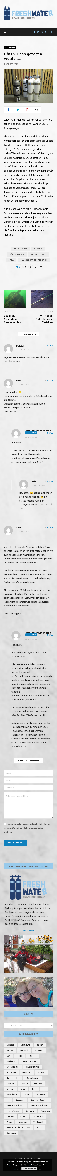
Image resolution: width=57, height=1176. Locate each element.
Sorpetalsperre (13, 1111)
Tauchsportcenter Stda (33, 260)
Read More (28, 930)
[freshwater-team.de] (28, 13)
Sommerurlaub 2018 (39, 1105)
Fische (19, 1056)
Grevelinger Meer (29, 1061)
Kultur (23, 1089)
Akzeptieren (29, 1168)
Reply (50, 346)
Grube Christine (13, 1067)
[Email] (36, 109)
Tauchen (10, 1116)
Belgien (40, 1045)
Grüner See (11, 1072)
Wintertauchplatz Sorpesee (18, 1127)
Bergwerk (24, 1050)
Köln (34, 1089)
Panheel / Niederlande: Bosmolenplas (12, 319)
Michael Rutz (38, 254)
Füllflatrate (17, 254)
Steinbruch (45, 1111)
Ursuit (9, 1122)
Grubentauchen (32, 1067)
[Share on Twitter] (17, 109)
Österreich (11, 1133)
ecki (18, 527)
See (8, 1100)
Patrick (20, 346)
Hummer (41, 1072)
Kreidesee (38, 1083)
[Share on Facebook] (8, 109)
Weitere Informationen (39, 1165)
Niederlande (12, 1094)
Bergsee (10, 1050)
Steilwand (30, 1111)
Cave (9, 1056)
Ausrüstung (20, 249)
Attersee (10, 1045)
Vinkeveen (22, 1122)
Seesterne (20, 1100)
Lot (44, 1089)
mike (18, 380)
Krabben (24, 1083)
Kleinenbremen (32, 1078)
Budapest (39, 1050)
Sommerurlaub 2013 (40, 1100)
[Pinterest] (27, 109)
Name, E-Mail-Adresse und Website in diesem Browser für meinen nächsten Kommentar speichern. (27, 828)
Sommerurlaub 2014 (15, 1105)
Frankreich (11, 1061)
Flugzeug (33, 1056)
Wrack (39, 1127)
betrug (38, 249)
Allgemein (10, 47)
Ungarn (23, 1116)
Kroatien (10, 1089)
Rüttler (27, 1094)
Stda (11, 260)
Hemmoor (26, 1072)
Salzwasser (40, 1094)
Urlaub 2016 (38, 1116)
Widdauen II (38, 1122)
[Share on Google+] (36, 266)
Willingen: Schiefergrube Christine (44, 319)
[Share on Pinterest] (41, 266)
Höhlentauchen (13, 1078)
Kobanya (10, 1083)
